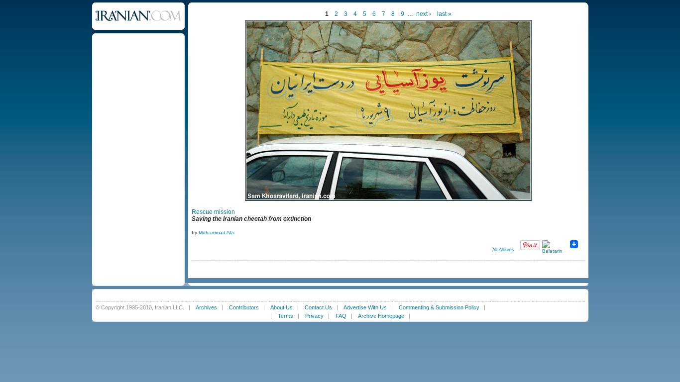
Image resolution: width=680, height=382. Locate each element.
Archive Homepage (381, 316)
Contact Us (318, 307)
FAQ (341, 316)
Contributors (244, 307)
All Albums (503, 249)
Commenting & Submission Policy (439, 307)
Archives (206, 307)
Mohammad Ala (216, 232)
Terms (285, 316)
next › (423, 13)
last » (444, 13)
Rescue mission (213, 211)
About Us (281, 307)
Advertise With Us (365, 307)
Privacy (314, 316)
